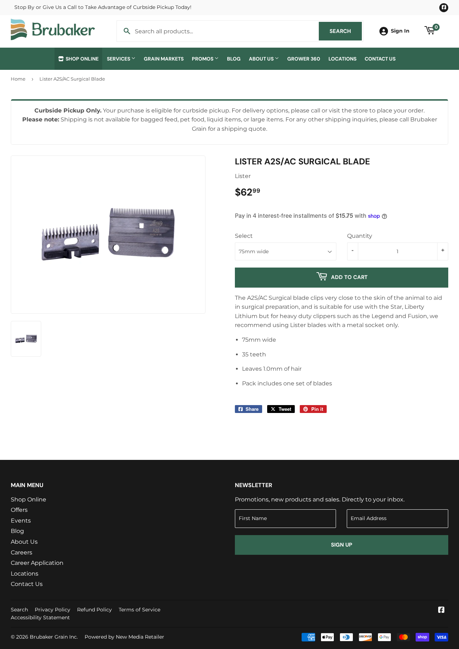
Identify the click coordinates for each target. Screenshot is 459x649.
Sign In (400, 31)
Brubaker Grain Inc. (54, 637)
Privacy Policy (52, 609)
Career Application (37, 562)
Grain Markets (164, 59)
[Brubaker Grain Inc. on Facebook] (441, 610)
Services (119, 59)
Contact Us (380, 59)
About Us (262, 59)
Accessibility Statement (40, 617)
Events (21, 520)
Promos (203, 59)
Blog (234, 59)
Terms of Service (139, 609)
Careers (21, 552)
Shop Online (82, 59)
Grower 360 (303, 59)
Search (346, 31)
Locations (342, 59)
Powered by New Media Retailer (124, 637)
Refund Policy (94, 609)
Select (244, 235)
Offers (19, 509)
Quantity (359, 235)
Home (18, 79)
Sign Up (341, 544)
